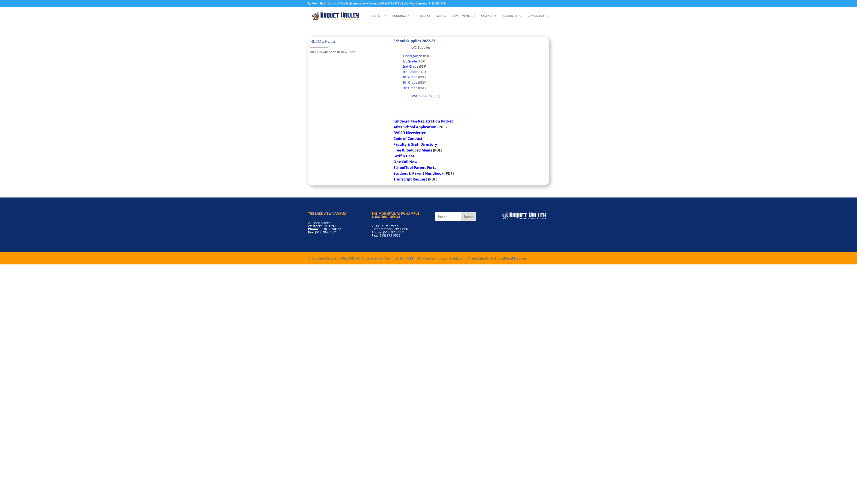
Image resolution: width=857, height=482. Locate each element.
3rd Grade (410, 72)
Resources (510, 16)
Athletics (424, 16)
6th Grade (409, 88)
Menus (441, 16)
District (376, 16)
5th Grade (409, 82)
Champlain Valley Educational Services (496, 258)
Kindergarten (412, 56)
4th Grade (409, 77)
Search (469, 216)
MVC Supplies (421, 96)
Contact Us (536, 16)
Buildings (399, 16)
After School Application (415, 127)
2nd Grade (410, 66)
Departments (461, 16)
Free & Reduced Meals (412, 150)
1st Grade (409, 61)
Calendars (489, 16)
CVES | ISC (414, 258)
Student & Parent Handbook (418, 173)
